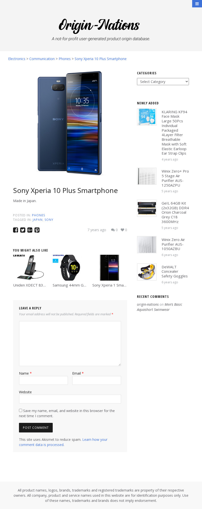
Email (78, 373)
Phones (38, 215)
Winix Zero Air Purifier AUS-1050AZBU (173, 244)
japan (38, 220)
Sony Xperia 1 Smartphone (114, 285)
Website (25, 392)
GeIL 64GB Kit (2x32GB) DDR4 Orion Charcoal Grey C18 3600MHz (175, 212)
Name (25, 373)
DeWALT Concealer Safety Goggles (175, 271)
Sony (49, 220)
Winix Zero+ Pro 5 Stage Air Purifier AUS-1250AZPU (175, 178)
